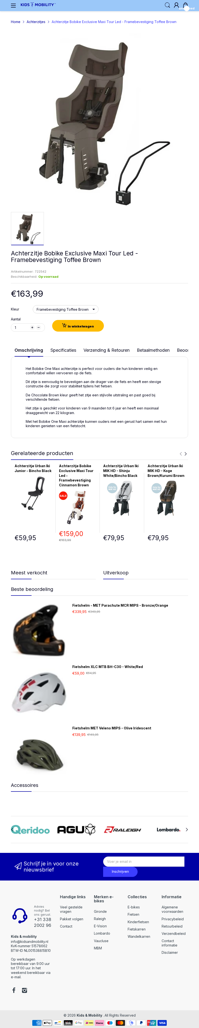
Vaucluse (101, 941)
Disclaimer (170, 952)
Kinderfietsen (138, 922)
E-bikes (134, 907)
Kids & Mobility (90, 1015)
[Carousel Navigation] (183, 453)
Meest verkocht (29, 573)
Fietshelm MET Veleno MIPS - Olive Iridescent (111, 728)
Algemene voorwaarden (172, 909)
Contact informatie (169, 943)
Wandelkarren (139, 936)
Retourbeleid (172, 926)
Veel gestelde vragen (71, 909)
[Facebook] (14, 990)
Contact (66, 926)
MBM (98, 948)
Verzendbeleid (174, 933)
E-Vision (100, 926)
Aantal (16, 319)
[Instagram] (24, 990)
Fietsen (133, 914)
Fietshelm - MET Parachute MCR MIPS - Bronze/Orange (120, 605)
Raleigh (100, 919)
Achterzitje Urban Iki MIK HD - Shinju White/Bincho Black (121, 470)
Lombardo (102, 933)
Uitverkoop (116, 573)
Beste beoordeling (32, 589)
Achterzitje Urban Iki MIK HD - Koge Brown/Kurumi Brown (166, 470)
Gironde (100, 911)
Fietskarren (137, 929)
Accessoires (24, 785)
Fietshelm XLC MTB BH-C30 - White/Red (107, 667)
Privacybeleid (173, 919)
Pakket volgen (71, 919)
